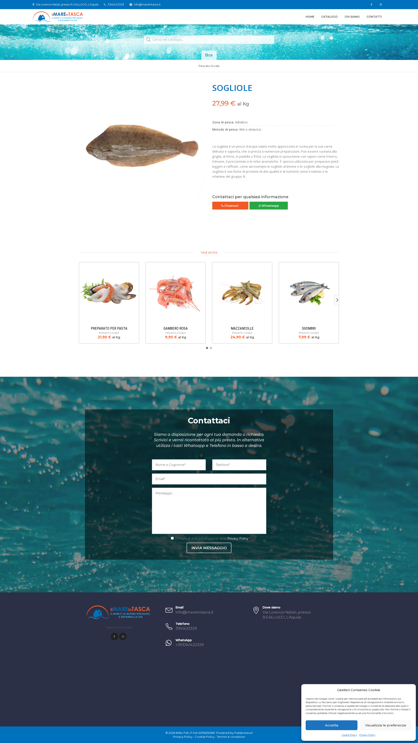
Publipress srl (243, 732)
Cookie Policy (349, 734)
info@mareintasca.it (147, 4)
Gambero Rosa (175, 328)
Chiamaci (231, 205)
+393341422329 (189, 644)
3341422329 (115, 4)
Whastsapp (270, 205)
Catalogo (329, 16)
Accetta (331, 725)
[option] (142, 147)
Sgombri (309, 328)
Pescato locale (209, 66)
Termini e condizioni (231, 736)
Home (310, 16)
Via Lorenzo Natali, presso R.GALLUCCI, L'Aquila (66, 4)
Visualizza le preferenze (385, 725)
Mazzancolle (242, 328)
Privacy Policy (367, 734)
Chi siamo (352, 16)
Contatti (374, 16)
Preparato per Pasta (109, 328)
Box (209, 55)
